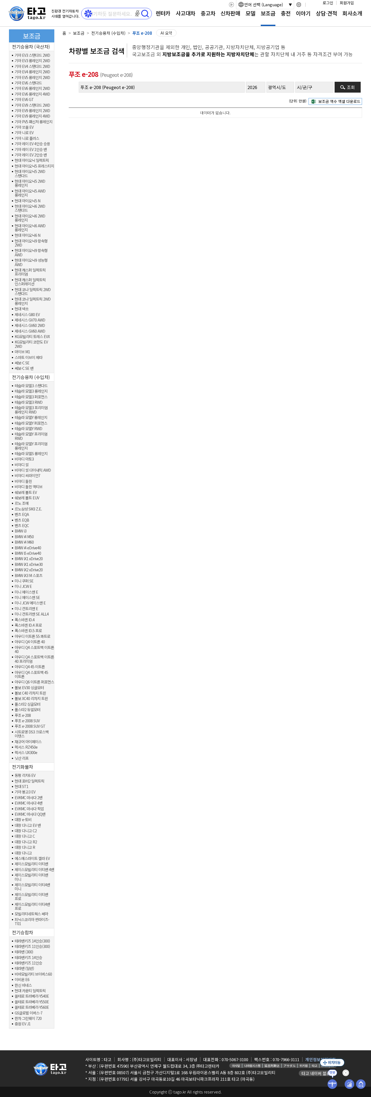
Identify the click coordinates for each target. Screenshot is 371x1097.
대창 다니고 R (25, 847)
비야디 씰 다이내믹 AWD (33, 470)
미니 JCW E (23, 586)
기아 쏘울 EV (24, 127)
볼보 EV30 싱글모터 (29, 688)
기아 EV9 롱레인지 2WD (32, 111)
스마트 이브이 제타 (28, 357)
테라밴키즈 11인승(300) (32, 946)
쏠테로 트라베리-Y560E (32, 1007)
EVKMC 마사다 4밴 (28, 803)
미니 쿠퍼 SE (24, 581)
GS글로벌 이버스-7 (28, 1013)
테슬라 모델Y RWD (28, 429)
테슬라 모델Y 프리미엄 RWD (31, 436)
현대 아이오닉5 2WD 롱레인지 (30, 183)
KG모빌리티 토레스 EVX (32, 337)
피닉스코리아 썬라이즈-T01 (32, 922)
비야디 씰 (22, 465)
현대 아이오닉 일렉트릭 (32, 160)
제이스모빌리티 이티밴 (31, 864)
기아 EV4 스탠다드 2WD (32, 66)
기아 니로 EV (24, 133)
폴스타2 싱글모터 (27, 704)
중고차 (208, 13)
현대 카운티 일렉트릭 (30, 991)
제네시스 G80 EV (27, 315)
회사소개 (352, 13)
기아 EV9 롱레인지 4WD (32, 116)
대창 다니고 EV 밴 (28, 825)
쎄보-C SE (22, 363)
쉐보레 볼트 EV (26, 492)
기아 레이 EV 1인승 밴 (31, 149)
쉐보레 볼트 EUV (27, 498)
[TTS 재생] (231, 4)
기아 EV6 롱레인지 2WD (32, 88)
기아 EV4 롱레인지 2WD (32, 72)
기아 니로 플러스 (27, 138)
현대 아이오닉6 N (27, 235)
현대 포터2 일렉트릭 (29, 781)
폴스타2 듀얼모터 (27, 710)
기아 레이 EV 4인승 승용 (32, 144)
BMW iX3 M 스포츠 (28, 575)
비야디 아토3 (24, 459)
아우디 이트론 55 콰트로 (32, 636)
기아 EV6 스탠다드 (28, 83)
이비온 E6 (22, 980)
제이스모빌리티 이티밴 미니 (31, 877)
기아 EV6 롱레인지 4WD (32, 94)
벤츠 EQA (22, 514)
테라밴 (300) (24, 952)
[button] (137, 13)
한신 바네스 (23, 985)
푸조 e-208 (23, 715)
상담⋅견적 (326, 13)
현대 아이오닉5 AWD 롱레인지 (30, 193)
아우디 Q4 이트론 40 (30, 642)
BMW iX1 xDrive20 (29, 559)
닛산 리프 (22, 758)
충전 (286, 13)
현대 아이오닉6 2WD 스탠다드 (30, 208)
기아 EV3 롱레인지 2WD (32, 61)
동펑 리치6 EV (25, 775)
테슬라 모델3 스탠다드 (31, 386)
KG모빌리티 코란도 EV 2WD (31, 344)
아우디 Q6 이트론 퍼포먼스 (34, 682)
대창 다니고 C (25, 836)
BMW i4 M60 (24, 542)
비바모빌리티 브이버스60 (33, 974)
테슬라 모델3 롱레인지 (31, 391)
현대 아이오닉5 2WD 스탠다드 (30, 173)
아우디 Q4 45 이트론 (30, 667)
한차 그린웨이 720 (28, 1018)
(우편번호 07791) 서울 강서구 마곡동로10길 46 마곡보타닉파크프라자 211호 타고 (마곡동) (176, 1079)
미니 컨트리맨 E (26, 609)
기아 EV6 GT (24, 99)
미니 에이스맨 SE (27, 597)
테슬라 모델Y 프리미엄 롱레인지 (31, 446)
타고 (314, 1065)
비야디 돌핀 (23, 481)
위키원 (304, 1065)
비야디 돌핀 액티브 (28, 487)
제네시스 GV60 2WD (30, 325)
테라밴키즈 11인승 (28, 963)
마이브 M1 (22, 352)
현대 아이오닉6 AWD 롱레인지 (30, 228)
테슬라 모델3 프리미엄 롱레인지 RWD (31, 410)
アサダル (289, 1065)
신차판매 (230, 13)
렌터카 (163, 13)
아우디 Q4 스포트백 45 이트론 (31, 674)
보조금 (268, 13)
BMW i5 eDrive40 (28, 553)
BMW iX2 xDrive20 (29, 570)
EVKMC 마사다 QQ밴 (30, 814)
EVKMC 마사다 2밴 (28, 798)
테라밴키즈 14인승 (28, 958)
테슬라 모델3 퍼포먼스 (31, 397)
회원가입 (347, 2)
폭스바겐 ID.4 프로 (28, 625)
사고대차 (185, 13)
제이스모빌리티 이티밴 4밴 (34, 870)
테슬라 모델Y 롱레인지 (31, 417)
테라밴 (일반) (24, 968)
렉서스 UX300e (26, 753)
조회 (351, 87)
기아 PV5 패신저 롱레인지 (33, 122)
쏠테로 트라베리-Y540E (32, 996)
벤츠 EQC (22, 526)
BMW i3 (20, 531)
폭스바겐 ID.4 (24, 620)
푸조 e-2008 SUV (27, 721)
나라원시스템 (252, 1065)
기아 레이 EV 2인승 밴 (31, 155)
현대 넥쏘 (22, 309)
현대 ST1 (21, 786)
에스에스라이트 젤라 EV (32, 858)
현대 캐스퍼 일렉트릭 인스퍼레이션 (30, 282)
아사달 (236, 1065)
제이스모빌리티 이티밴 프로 (31, 897)
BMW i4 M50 (24, 537)
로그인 (328, 2)
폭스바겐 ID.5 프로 (28, 631)
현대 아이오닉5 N (27, 201)
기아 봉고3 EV (25, 792)
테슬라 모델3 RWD (28, 402)
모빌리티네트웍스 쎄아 (31, 914)
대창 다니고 (23, 853)
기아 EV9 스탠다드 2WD (32, 105)
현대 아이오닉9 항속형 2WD (31, 243)
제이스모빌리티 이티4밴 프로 (32, 906)
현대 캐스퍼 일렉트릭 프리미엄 (30, 272)
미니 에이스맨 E (26, 592)
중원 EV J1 (22, 1024)
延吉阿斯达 (272, 1065)
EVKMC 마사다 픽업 (29, 809)
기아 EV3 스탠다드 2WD (32, 55)
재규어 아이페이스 (28, 742)
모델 (250, 13)
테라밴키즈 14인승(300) (32, 941)
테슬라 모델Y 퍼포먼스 (31, 423)
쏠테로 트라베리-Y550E (32, 1002)
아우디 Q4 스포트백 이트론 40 (34, 649)
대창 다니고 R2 (26, 842)
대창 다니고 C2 (26, 831)
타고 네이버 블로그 (317, 1073)
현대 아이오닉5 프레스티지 (34, 166)
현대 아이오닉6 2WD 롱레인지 (30, 218)
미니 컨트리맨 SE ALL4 (32, 614)
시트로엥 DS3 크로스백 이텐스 (32, 734)
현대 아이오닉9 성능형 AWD (31, 262)
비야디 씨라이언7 (27, 476)
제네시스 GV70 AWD (30, 320)
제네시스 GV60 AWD (30, 331)
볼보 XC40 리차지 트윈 (31, 698)
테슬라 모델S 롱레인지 (31, 454)
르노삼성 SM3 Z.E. (28, 509)
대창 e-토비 (23, 820)
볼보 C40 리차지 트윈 (30, 693)
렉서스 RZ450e (26, 747)
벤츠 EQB (22, 520)
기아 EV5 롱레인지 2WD (32, 77)
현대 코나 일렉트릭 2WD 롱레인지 (33, 301)
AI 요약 (166, 33)
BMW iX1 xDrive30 (29, 564)
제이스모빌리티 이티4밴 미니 (32, 887)
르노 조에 (22, 503)
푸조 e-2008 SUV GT (30, 726)
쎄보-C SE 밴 (24, 368)
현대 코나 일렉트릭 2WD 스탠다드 (33, 292)
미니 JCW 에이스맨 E (30, 603)
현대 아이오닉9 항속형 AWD (31, 252)
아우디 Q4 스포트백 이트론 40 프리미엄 (34, 659)
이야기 (303, 13)
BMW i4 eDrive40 (28, 548)
